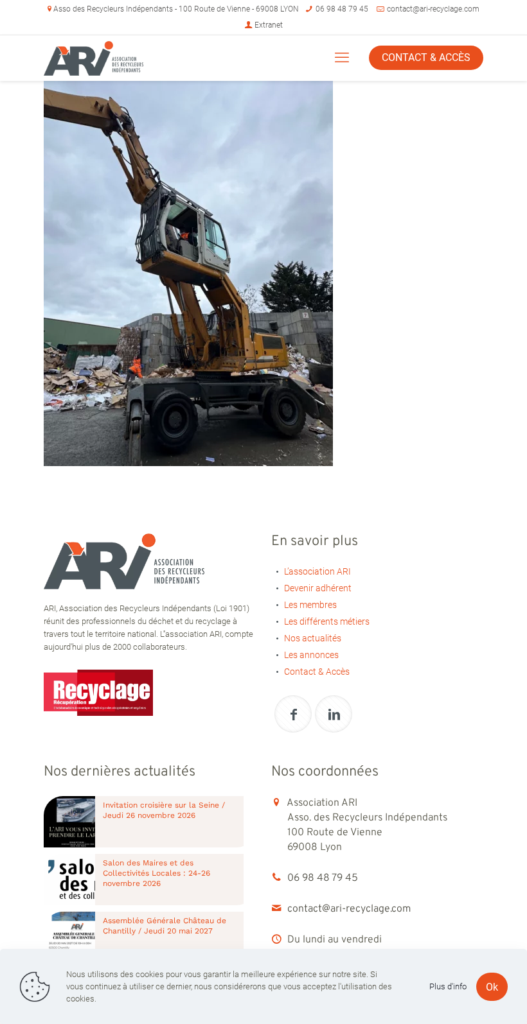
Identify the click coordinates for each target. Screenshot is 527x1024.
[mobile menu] (342, 58)
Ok (492, 987)
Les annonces (311, 655)
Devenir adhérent (318, 588)
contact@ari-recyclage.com (433, 8)
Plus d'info (448, 986)
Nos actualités (312, 638)
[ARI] (93, 57)
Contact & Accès (317, 671)
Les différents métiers (327, 621)
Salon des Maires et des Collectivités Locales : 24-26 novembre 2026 (156, 873)
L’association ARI (317, 571)
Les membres (310, 605)
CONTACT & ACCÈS (426, 57)
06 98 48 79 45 (342, 8)
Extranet (268, 25)
